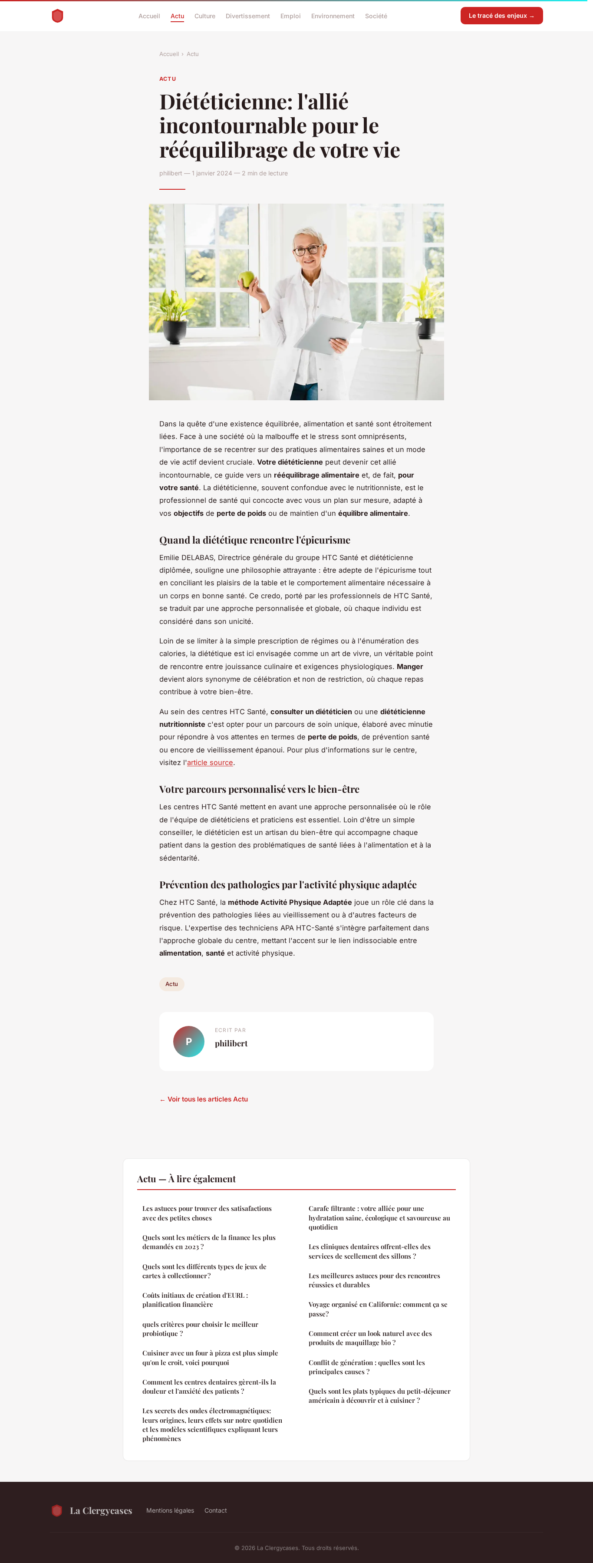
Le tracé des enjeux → (502, 15)
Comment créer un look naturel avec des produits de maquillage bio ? (370, 1338)
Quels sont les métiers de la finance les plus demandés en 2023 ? (209, 1242)
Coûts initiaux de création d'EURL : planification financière (195, 1300)
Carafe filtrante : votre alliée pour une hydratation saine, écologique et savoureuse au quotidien (379, 1217)
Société (376, 15)
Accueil (149, 15)
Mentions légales (170, 1510)
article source (210, 762)
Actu (177, 15)
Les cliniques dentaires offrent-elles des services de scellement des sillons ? (370, 1251)
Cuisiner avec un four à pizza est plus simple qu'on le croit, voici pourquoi (210, 1357)
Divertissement (248, 15)
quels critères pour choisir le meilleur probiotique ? (200, 1329)
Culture (204, 15)
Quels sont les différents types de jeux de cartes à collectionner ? (204, 1271)
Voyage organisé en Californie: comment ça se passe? (378, 1309)
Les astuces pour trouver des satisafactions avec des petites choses (207, 1213)
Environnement (333, 15)
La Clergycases (101, 1510)
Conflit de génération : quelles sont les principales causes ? (367, 1367)
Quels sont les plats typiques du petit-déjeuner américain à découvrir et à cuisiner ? (380, 1396)
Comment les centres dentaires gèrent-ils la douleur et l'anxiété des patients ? (209, 1386)
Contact (215, 1510)
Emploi (290, 15)
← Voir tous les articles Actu (203, 1099)
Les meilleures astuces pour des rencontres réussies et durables (374, 1280)
